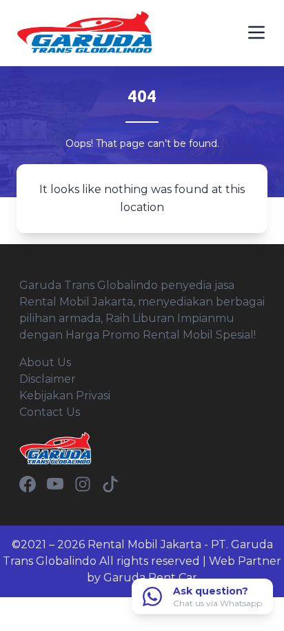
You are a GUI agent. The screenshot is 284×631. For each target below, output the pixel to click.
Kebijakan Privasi (64, 395)
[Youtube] (55, 484)
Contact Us (49, 412)
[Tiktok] (110, 484)
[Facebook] (27, 484)
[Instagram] (82, 484)
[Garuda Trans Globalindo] (85, 32)
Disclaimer (47, 378)
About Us (45, 362)
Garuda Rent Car (150, 577)
